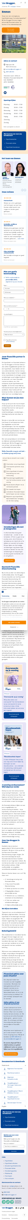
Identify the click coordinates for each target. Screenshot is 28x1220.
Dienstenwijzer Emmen (14, 1102)
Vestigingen (13, 6)
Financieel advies (11, 143)
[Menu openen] (25, 3)
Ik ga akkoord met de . (11, 340)
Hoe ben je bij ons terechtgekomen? (13, 331)
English (4, 1106)
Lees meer (21, 238)
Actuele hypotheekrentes (13, 1166)
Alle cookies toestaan (14, 622)
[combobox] (5, 309)
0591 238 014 (10, 72)
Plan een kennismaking (10, 1053)
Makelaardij (8, 1173)
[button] (22, 190)
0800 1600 (7, 1192)
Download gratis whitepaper (14, 715)
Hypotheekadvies (11, 139)
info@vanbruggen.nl (10, 1194)
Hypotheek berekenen (13, 147)
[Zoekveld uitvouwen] (21, 2)
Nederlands (5, 1065)
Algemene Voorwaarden (15, 1068)
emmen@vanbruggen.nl (13, 69)
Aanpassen (13, 627)
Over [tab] (23, 596)
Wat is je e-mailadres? (9, 297)
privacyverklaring (10, 341)
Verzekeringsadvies (11, 1171)
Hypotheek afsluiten (11, 1163)
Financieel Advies (10, 1168)
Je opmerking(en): (8, 314)
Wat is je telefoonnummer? (11, 306)
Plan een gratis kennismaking (10, 30)
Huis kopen (8, 1176)
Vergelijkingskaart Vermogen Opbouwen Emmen (14, 1085)
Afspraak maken (9, 560)
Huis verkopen (9, 1178)
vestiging (12, 1186)
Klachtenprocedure (13, 1073)
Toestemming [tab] (5, 596)
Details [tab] (14, 596)
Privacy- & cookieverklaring (13, 617)
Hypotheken (9, 1161)
